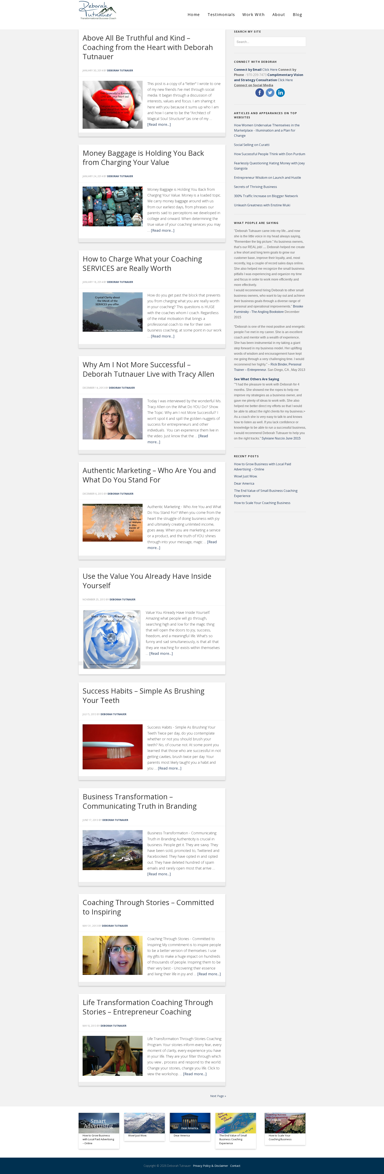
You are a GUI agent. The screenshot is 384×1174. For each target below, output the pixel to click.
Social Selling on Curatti (251, 145)
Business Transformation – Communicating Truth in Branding (140, 801)
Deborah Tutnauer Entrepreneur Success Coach (114, 13)
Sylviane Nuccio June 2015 (281, 438)
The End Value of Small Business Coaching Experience (233, 1139)
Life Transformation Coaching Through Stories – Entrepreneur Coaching (148, 1007)
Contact (235, 1166)
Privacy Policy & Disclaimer (210, 1166)
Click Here (255, 69)
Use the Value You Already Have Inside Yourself (147, 580)
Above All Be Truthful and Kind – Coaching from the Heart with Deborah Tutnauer (148, 47)
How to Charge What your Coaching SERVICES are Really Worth (142, 263)
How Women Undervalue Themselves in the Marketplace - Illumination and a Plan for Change (267, 130)
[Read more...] (159, 124)
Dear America (244, 483)
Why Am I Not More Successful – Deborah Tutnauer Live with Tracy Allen (148, 369)
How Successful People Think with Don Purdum (269, 154)
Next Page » (218, 1096)
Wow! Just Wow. (245, 476)
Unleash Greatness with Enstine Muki (262, 205)
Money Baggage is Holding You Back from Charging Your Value (143, 157)
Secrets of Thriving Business (255, 187)
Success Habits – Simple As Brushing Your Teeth (143, 695)
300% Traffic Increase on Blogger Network (266, 196)
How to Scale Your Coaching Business (262, 503)
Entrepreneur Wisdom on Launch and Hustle (267, 177)
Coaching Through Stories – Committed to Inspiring (148, 907)
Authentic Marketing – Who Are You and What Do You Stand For (149, 475)
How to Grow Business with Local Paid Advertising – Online (98, 1139)
